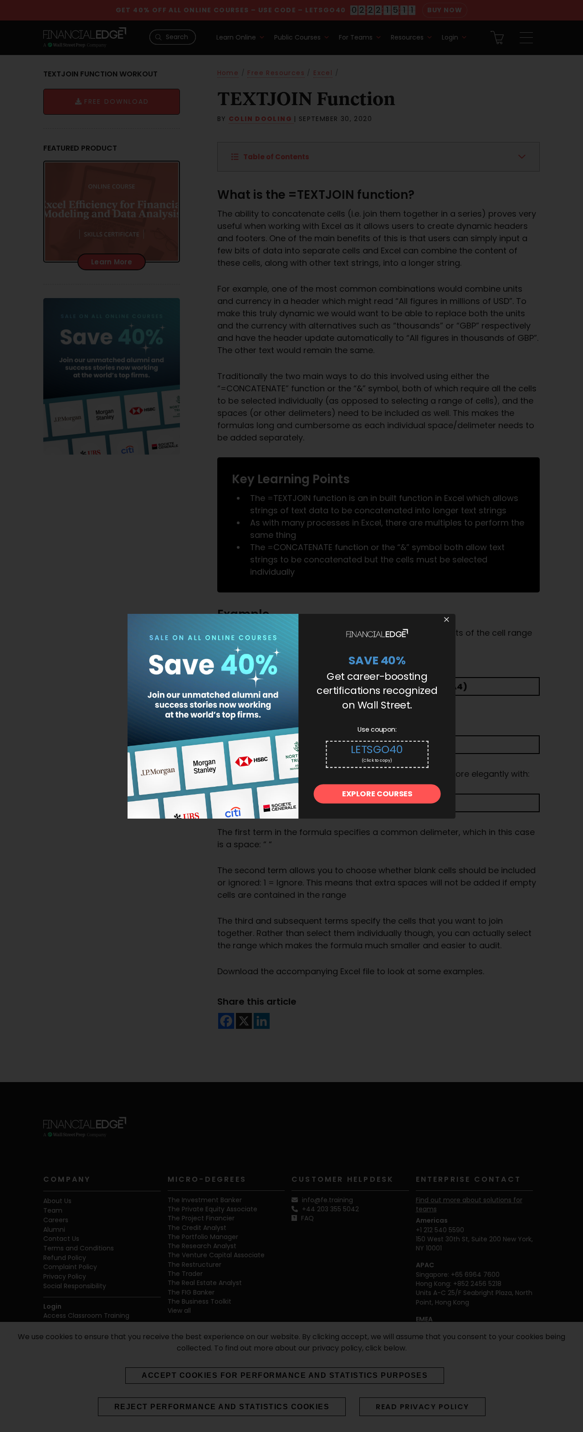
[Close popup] (446, 620)
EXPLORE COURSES (377, 794)
